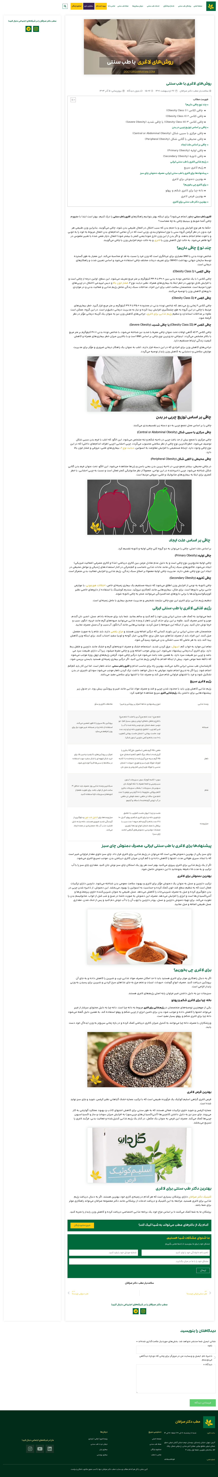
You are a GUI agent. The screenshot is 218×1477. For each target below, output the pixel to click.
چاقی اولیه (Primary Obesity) (185, 150)
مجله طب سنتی (122, 6)
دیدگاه (207, 1364)
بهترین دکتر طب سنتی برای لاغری (190, 202)
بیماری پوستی (102, 1454)
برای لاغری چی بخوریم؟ (195, 185)
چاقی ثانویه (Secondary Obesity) (183, 156)
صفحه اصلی (198, 6)
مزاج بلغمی (116, 632)
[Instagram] (143, 1311)
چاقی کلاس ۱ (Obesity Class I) (184, 110)
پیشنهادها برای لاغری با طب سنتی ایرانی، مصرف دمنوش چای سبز (173, 173)
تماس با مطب (156, 1454)
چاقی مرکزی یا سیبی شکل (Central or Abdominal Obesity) (167, 133)
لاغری (157, 240)
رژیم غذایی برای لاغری (159, 314)
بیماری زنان (103, 1449)
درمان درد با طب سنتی (99, 1444)
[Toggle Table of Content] (71, 99)
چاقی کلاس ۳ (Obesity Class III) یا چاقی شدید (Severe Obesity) (164, 122)
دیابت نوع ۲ (127, 448)
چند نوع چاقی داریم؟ (196, 105)
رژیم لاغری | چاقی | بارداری (98, 1439)
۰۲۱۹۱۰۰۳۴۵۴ (169, 1459)
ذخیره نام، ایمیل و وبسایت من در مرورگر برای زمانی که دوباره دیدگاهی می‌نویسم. (175, 1358)
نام (210, 1346)
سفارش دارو (88, 6)
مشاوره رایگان (76, 6)
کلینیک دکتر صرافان (199, 1197)
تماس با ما (111, 6)
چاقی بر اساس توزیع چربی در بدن (189, 127)
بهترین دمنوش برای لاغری (187, 179)
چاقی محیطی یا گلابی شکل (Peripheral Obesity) (174, 139)
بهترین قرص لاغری (192, 196)
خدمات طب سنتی (153, 6)
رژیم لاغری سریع (193, 168)
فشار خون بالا (120, 283)
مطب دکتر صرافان (187, 1422)
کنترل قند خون (91, 817)
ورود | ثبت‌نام (101, 6)
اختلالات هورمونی (96, 585)
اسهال (175, 647)
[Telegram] (136, 1311)
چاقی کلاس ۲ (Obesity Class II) (184, 116)
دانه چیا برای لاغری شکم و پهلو (184, 190)
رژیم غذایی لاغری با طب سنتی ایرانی (188, 162)
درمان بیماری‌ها (137, 6)
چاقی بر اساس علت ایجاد (194, 145)
